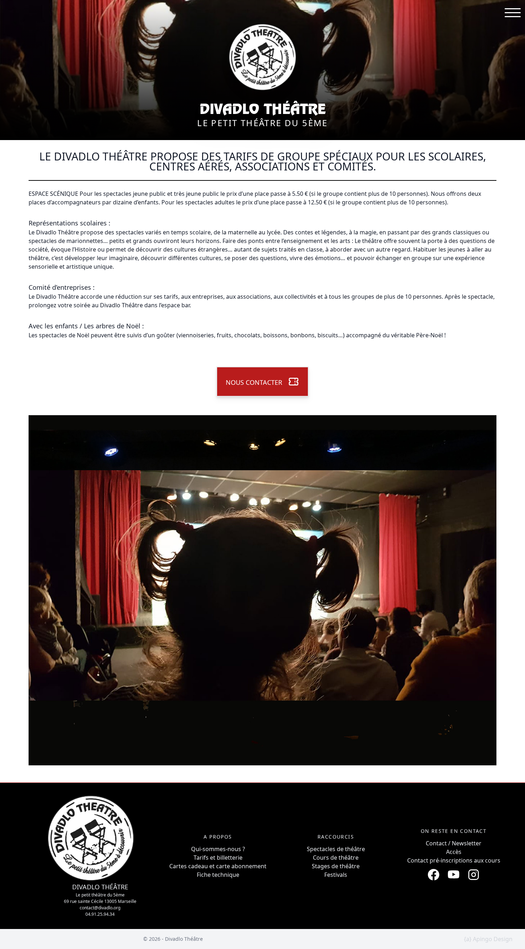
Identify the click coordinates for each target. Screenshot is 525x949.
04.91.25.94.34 (100, 914)
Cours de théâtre (336, 857)
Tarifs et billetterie (218, 857)
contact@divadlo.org (100, 908)
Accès (453, 852)
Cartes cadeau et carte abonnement (217, 866)
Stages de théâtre (336, 866)
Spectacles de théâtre (336, 849)
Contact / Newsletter (453, 843)
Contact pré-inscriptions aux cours (453, 860)
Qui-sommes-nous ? (218, 849)
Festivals (335, 875)
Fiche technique (218, 875)
